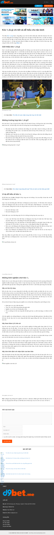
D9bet (18, 43)
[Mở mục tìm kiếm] (52, 2)
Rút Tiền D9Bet (6, 522)
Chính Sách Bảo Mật (38, 532)
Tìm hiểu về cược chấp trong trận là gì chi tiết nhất (27, 115)
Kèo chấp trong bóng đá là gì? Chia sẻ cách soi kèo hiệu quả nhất (31, 189)
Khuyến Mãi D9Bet (7, 526)
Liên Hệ (43, 532)
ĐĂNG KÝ (39, 5)
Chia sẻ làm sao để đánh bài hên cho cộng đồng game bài (19, 463)
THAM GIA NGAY (48, 5)
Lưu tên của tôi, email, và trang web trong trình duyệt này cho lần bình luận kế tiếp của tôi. (27, 437)
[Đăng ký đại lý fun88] (14, 12)
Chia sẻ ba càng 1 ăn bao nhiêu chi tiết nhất (15, 468)
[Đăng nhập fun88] (40, 21)
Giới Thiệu (31, 532)
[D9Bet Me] (7, 2)
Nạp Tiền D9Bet (6, 524)
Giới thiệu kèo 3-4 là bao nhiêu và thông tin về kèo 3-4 (18, 458)
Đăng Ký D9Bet (6, 520)
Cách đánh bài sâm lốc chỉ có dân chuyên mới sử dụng (18, 473)
